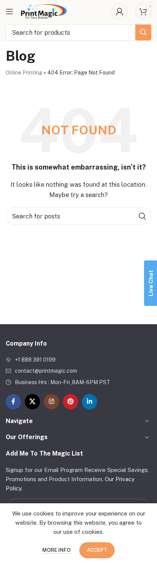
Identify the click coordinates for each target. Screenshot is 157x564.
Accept (97, 550)
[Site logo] (44, 11)
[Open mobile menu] (9, 11)
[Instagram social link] (51, 401)
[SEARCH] (143, 32)
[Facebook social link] (13, 401)
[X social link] (32, 401)
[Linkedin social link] (89, 401)
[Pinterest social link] (70, 401)
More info (57, 550)
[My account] (119, 11)
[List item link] (78, 360)
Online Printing (24, 72)
